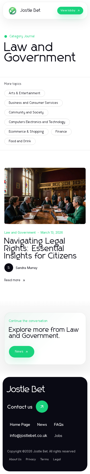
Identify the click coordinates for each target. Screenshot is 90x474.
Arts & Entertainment (24, 93)
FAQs (59, 424)
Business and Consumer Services (33, 102)
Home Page (20, 424)
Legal (57, 459)
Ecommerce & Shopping (26, 131)
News (19, 351)
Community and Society (26, 112)
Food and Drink (20, 141)
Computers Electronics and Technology (37, 122)
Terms (44, 459)
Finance (61, 131)
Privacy (31, 459)
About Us (15, 459)
